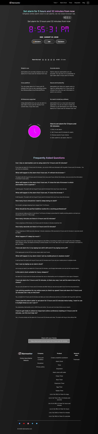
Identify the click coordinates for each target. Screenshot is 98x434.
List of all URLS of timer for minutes (59, 412)
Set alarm (38, 41)
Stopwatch (77, 2)
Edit (49, 41)
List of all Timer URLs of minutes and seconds (59, 399)
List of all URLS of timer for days (59, 394)
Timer (70, 2)
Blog (84, 2)
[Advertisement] (7, 36)
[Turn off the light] (88, 3)
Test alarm (61, 41)
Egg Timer (59, 387)
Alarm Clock (63, 2)
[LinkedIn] (19, 423)
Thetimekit (76, 359)
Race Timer (59, 379)
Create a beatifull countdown (59, 357)
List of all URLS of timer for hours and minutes (59, 404)
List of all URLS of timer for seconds (59, 416)
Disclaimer (40, 363)
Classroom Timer (59, 383)
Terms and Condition (40, 358)
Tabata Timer (59, 390)
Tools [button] (55, 2)
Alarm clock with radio (59, 372)
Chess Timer (59, 376)
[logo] (14, 2)
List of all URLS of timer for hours (59, 409)
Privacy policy (40, 367)
